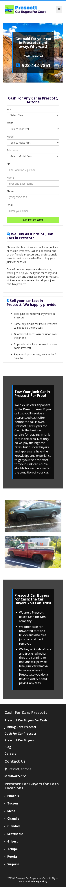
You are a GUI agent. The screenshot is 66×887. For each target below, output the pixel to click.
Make (10, 123)
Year (9, 109)
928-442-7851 (36, 65)
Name (10, 177)
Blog (8, 747)
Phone (10, 191)
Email (10, 205)
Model (10, 136)
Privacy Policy (39, 881)
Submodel (13, 150)
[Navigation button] (59, 9)
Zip (8, 164)
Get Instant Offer (33, 220)
